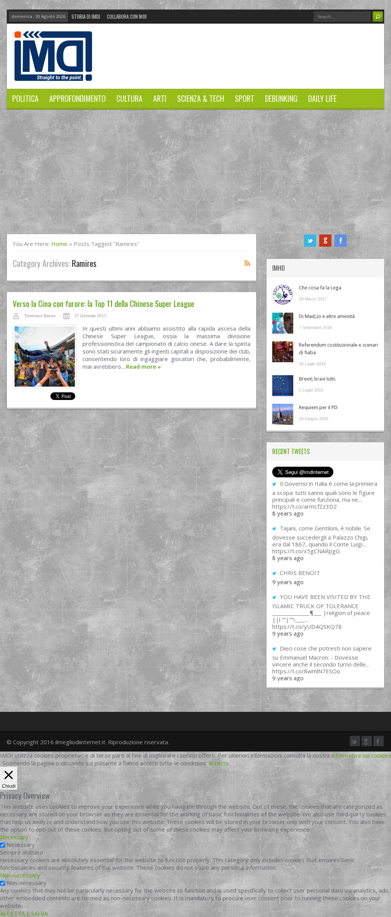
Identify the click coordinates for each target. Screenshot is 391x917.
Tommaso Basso (39, 315)
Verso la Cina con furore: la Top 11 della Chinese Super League (103, 303)
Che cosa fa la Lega (320, 288)
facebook (340, 240)
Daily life (322, 98)
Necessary (20, 844)
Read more (143, 366)
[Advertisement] (195, 176)
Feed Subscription (247, 263)
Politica (25, 98)
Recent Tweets (291, 451)
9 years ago (288, 582)
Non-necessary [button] (20, 875)
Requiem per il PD (318, 407)
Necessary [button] (14, 837)
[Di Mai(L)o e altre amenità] (282, 323)
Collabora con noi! (127, 16)
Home (59, 243)
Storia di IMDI (85, 16)
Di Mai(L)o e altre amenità (327, 316)
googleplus (325, 240)
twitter (310, 240)
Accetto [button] (218, 763)
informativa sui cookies (361, 755)
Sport (244, 98)
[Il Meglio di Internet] (53, 73)
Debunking (281, 98)
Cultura (129, 98)
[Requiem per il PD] (282, 414)
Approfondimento (77, 98)
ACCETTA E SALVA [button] (24, 913)
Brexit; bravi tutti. (317, 379)
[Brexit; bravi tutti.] (282, 385)
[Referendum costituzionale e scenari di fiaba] (282, 351)
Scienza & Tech (200, 98)
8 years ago (288, 513)
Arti (159, 98)
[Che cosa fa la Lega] (282, 294)
